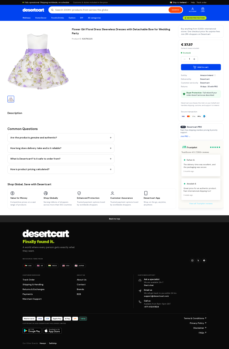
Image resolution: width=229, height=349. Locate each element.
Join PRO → (185, 136)
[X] (198, 260)
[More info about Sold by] (215, 75)
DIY (81, 18)
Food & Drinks (57, 18)
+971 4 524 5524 (151, 307)
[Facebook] (204, 260)
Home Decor (41, 18)
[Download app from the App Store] (52, 330)
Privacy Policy (198, 323)
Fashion (72, 18)
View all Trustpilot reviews (201, 203)
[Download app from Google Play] (32, 330)
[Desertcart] (33, 10)
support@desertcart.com (156, 296)
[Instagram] (192, 260)
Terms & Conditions (195, 318)
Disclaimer (200, 328)
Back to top (114, 219)
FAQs (203, 332)
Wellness (27, 18)
